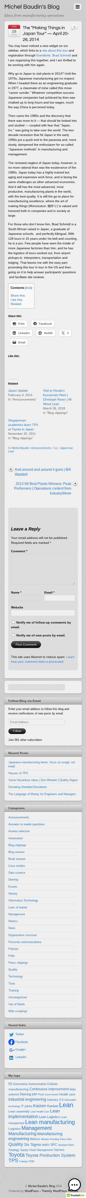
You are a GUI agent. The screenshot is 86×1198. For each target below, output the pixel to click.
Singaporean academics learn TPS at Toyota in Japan (23, 425)
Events (12, 886)
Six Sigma (32, 1144)
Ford (41, 1094)
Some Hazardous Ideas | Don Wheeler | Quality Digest (43, 780)
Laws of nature (17, 907)
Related (16, 304)
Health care (67, 1094)
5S (10, 1084)
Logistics (14, 1128)
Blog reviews (16, 852)
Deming (13, 879)
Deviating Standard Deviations (27, 787)
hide (28, 287)
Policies (13, 949)
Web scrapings (17, 1011)
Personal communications (24, 942)
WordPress (32, 1191)
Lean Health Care (39, 1111)
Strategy (13, 1150)
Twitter (19, 1034)
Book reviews (17, 859)
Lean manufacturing (50, 1122)
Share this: (18, 295)
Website (17, 607)
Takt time (59, 1150)
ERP (34, 1094)
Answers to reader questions (26, 824)
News (11, 928)
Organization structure (22, 935)
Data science (16, 872)
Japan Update (18, 390)
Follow (17, 731)
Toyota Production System (50, 1155)
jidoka (28, 1106)
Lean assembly (19, 1111)
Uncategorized (17, 997)
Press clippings (18, 962)
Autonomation (37, 1084)
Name (16, 592)
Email (49, 592)
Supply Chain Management (36, 1150)
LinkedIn (20, 1057)
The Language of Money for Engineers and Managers (42, 794)
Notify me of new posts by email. (40, 635)
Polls (11, 955)
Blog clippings (17, 845)
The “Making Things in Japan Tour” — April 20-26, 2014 (46, 33)
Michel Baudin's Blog (41, 1186)
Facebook (21, 1042)
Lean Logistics (49, 1117)
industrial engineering (27, 1099)
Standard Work (66, 1145)
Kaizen (39, 1105)
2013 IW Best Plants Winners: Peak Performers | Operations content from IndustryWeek (42, 488)
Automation (15, 838)
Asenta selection (19, 831)
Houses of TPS (18, 773)
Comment (19, 551)
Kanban (52, 1106)
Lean (11, 451)
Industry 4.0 (55, 1099)
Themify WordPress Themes (60, 1191)
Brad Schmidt (61, 55)
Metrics (13, 921)
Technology (15, 976)
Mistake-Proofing (50, 1139)
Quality (12, 969)
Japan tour (66, 448)
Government (51, 1094)
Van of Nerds (16, 1004)
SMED (45, 1145)
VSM (31, 1161)
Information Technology (23, 900)
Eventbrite (43, 55)
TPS (13, 1160)
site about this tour (55, 50)
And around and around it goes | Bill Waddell (43, 472)
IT (22, 1106)
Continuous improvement (49, 1089)
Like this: (17, 299)
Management (16, 914)
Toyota (16, 1155)
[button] (74, 1186)
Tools (11, 983)
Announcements (41, 448)
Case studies (16, 865)
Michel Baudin (20, 448)
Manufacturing (22, 1133)
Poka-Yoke (66, 1139)
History (12, 893)
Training (13, 990)
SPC (53, 1144)
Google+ (20, 1049)
